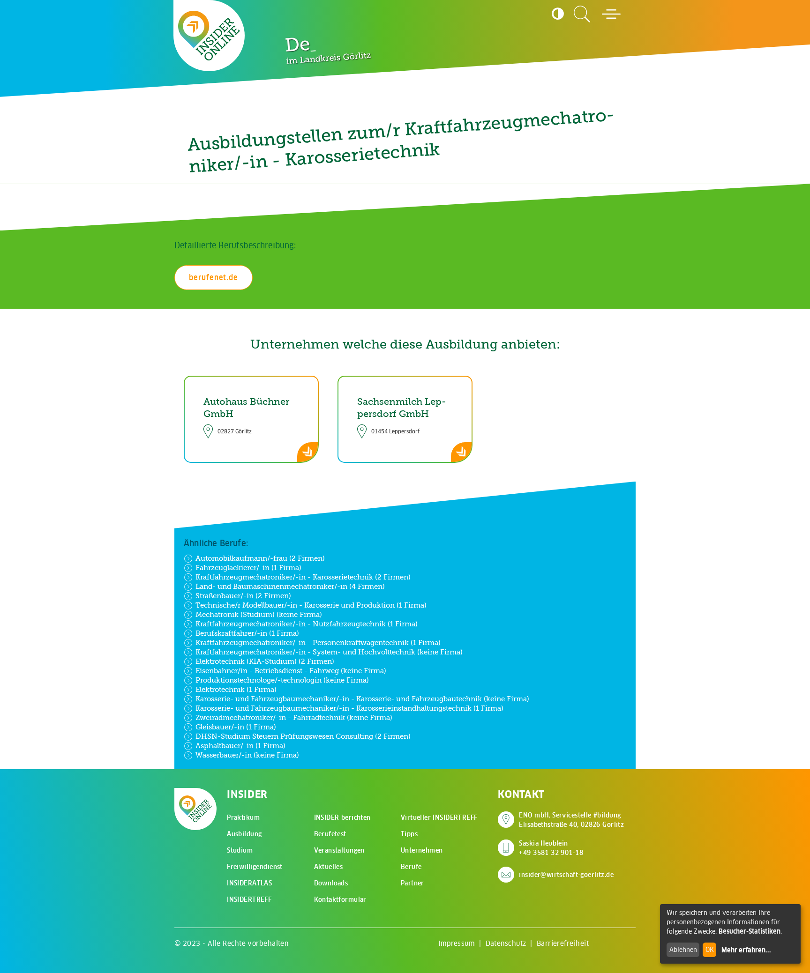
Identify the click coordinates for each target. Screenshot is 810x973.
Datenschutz (506, 943)
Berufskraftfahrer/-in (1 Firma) (247, 633)
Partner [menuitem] (412, 883)
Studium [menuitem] (240, 850)
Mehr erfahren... (746, 950)
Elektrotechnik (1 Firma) (236, 689)
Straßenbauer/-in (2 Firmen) (243, 596)
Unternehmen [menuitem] (422, 850)
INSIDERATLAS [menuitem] (249, 883)
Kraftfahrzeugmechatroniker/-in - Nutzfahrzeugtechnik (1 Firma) (306, 624)
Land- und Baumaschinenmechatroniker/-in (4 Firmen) (290, 586)
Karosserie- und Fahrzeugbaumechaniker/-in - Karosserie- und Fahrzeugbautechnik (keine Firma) (362, 699)
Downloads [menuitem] (331, 883)
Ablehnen (683, 949)
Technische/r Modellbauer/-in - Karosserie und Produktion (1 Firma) (311, 605)
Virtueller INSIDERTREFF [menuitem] (439, 817)
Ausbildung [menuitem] (244, 834)
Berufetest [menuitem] (330, 834)
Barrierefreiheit (563, 943)
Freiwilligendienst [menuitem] (255, 866)
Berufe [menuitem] (411, 866)
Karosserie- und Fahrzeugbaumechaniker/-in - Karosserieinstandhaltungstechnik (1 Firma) (349, 708)
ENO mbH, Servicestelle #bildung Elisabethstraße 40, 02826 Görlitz (571, 819)
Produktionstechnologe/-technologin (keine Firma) (282, 680)
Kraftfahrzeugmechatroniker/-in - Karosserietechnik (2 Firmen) (303, 577)
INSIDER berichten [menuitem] (342, 817)
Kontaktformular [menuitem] (340, 899)
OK (709, 949)
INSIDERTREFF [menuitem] (249, 899)
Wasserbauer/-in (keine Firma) (247, 755)
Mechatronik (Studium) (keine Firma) (258, 614)
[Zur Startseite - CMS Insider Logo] (209, 36)
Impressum (456, 943)
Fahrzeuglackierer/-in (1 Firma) (248, 568)
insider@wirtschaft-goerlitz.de (566, 874)
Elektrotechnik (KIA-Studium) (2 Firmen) (264, 661)
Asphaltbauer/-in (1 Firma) (240, 746)
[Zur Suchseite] (582, 14)
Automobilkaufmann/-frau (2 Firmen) (260, 558)
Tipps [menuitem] (409, 834)
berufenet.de (213, 277)
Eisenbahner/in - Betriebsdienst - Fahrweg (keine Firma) (290, 671)
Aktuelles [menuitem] (328, 866)
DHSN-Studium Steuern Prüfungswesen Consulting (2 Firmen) (303, 736)
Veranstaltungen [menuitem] (339, 850)
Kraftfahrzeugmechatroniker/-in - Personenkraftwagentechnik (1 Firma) (318, 642)
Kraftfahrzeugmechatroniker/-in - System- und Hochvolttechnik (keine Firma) (329, 652)
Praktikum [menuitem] (243, 817)
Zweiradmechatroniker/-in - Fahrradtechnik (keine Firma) (293, 717)
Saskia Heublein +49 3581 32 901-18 (551, 847)
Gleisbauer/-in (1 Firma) (235, 727)
